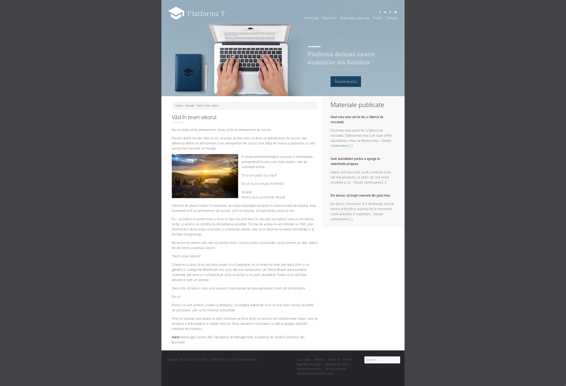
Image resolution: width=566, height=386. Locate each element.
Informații (311, 18)
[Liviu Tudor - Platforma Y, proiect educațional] (196, 9)
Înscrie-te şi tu (346, 81)
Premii (377, 18)
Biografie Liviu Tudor (309, 364)
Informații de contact (337, 364)
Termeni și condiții (336, 369)
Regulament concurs (309, 369)
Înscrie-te (329, 18)
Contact (392, 18)
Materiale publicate (355, 18)
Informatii (319, 359)
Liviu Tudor (303, 359)
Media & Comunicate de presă (315, 373)
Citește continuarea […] (369, 182)
